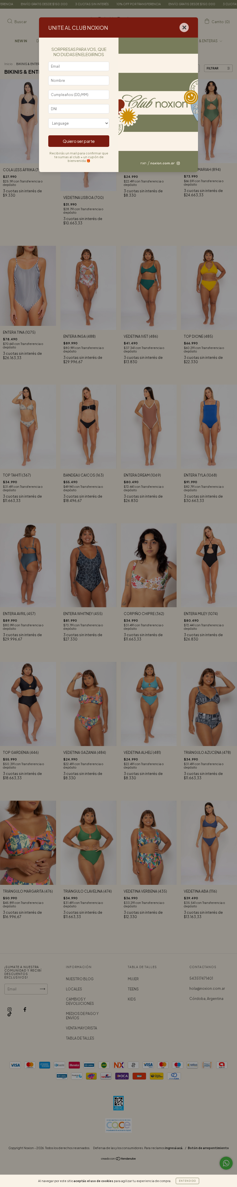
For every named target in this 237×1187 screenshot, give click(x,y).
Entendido (187, 1180)
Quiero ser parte (79, 141)
